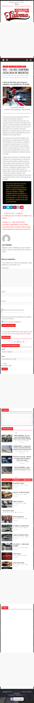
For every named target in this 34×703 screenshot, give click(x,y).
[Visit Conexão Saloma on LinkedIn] (21, 342)
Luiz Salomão (21, 75)
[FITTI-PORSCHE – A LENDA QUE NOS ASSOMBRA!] (7, 543)
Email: (3, 356)
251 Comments (19, 512)
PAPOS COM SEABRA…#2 (18, 517)
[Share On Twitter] (8, 207)
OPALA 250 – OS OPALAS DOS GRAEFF (21, 492)
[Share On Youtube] (21, 207)
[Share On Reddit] (18, 207)
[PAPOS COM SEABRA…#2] (7, 515)
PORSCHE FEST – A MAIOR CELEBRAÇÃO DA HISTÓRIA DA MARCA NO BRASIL (16, 215)
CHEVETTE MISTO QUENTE (18, 563)
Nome (3, 291)
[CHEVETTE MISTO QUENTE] (7, 561)
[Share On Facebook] (4, 207)
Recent (18, 480)
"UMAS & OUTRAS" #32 (18, 501)
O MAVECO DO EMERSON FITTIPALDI (20, 535)
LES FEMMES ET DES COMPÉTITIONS (21, 526)
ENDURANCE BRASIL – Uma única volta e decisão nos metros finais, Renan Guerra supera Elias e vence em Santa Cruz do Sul (22, 437)
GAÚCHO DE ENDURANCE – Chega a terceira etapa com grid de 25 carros (22, 457)
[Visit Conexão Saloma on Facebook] (9, 342)
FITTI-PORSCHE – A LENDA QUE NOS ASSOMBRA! (21, 545)
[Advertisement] (17, 39)
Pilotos (19, 66)
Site (2, 309)
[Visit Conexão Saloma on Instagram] (12, 342)
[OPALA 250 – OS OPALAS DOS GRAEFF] (7, 491)
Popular (7, 480)
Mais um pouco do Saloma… (8, 510)
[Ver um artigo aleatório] (31, 60)
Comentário (5, 268)
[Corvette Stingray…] (7, 552)
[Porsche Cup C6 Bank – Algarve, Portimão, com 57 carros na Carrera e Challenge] (6, 466)
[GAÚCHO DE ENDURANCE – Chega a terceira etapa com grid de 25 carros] (6, 456)
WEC (24, 66)
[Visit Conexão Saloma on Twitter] (15, 342)
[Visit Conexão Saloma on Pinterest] (23, 342)
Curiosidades (13, 66)
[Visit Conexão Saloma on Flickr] (18, 342)
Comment (28, 480)
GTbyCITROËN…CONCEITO (18, 483)
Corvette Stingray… (17, 554)
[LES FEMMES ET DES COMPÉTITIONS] (7, 524)
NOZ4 (23, 695)
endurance (19, 77)
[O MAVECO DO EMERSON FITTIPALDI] (7, 534)
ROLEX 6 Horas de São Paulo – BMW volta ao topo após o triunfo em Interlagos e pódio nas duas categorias (22, 447)
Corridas (6, 66)
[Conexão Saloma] (3, 60)
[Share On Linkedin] (11, 207)
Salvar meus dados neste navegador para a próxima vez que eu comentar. (16, 318)
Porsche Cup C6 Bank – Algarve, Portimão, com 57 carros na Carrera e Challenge (22, 468)
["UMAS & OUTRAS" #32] (7, 500)
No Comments (28, 460)
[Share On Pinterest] (15, 207)
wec (27, 77)
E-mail (3, 301)
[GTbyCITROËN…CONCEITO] (7, 482)
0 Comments (11, 77)
